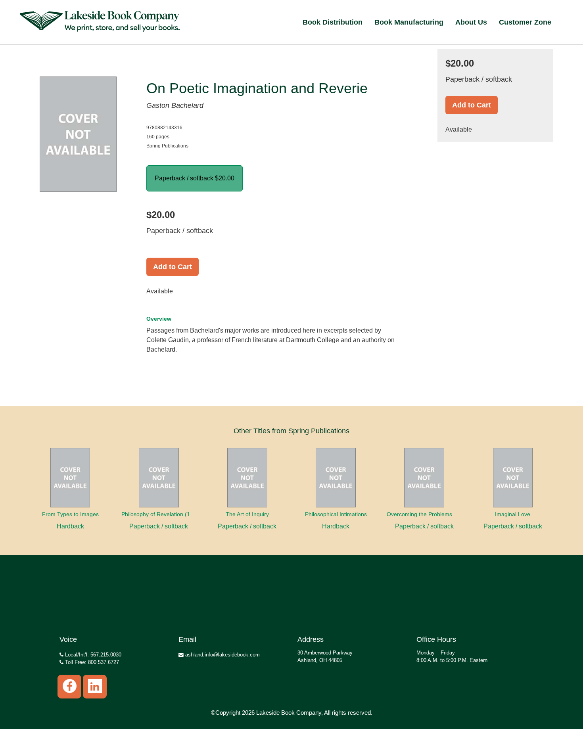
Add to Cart (172, 267)
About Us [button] (471, 22)
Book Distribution (332, 22)
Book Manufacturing (408, 22)
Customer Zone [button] (525, 22)
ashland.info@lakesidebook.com (222, 655)
